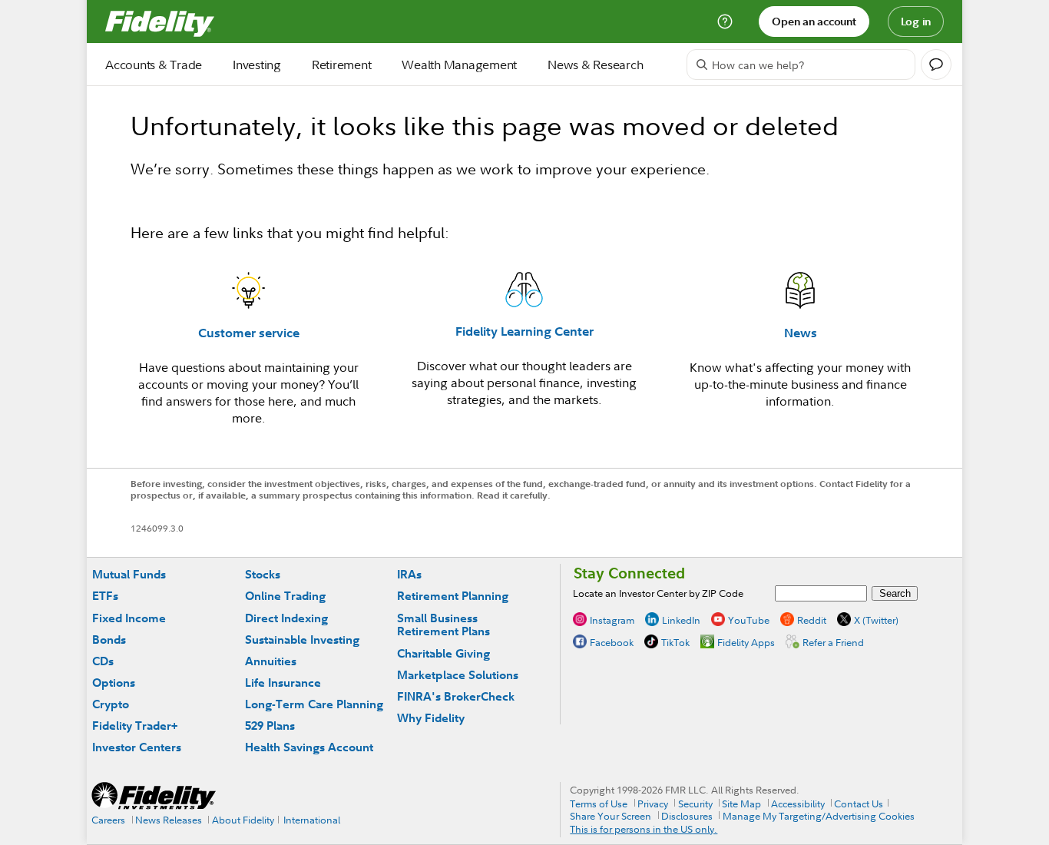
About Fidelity (243, 820)
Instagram (612, 620)
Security (695, 803)
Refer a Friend (833, 642)
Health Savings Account (309, 747)
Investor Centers (136, 747)
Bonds (109, 639)
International (311, 820)
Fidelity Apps (746, 642)
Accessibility (798, 803)
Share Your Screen (610, 816)
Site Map (741, 803)
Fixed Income (129, 618)
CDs (103, 661)
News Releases (168, 820)
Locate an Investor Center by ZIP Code (658, 593)
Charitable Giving (443, 653)
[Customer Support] (725, 21)
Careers (108, 820)
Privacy (652, 803)
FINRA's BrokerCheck (456, 696)
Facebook (612, 642)
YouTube (748, 620)
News (800, 332)
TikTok (675, 642)
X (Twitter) (876, 620)
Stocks (262, 574)
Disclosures (687, 816)
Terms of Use (598, 803)
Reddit (811, 620)
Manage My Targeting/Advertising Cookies (819, 816)
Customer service (248, 332)
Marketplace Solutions (457, 675)
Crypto (110, 704)
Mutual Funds (129, 574)
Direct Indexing (286, 618)
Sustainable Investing (302, 639)
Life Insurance (283, 682)
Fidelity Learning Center (524, 331)
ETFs (105, 595)
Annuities (270, 661)
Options (113, 682)
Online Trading (285, 595)
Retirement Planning (452, 595)
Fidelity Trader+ (134, 725)
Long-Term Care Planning (314, 704)
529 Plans (270, 725)
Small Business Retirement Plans (443, 625)
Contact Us (858, 803)
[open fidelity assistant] (936, 64)
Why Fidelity (431, 718)
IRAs (409, 574)
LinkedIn (681, 620)
